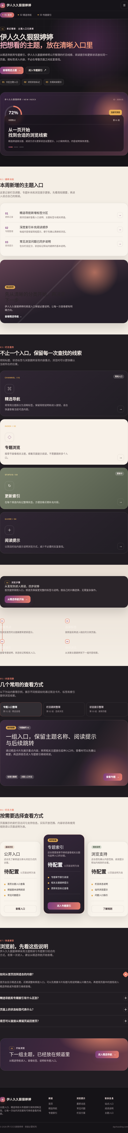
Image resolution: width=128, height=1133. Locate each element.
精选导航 (52, 1108)
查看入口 (20, 908)
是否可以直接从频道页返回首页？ (63, 1021)
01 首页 (8, 15)
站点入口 (109, 1103)
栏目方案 (81, 1113)
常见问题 (81, 1108)
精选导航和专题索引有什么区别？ (63, 998)
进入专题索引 (37, 70)
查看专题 (112, 777)
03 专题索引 (46, 15)
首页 (50, 1103)
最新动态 (81, 1103)
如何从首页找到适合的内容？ (64, 974)
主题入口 (109, 1113)
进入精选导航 (107, 1054)
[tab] (21, 709)
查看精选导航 (13, 316)
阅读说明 (109, 1108)
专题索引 (52, 1113)
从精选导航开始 (18, 599)
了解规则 (107, 908)
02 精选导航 (26, 15)
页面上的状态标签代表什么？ (63, 1009)
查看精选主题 (12, 70)
